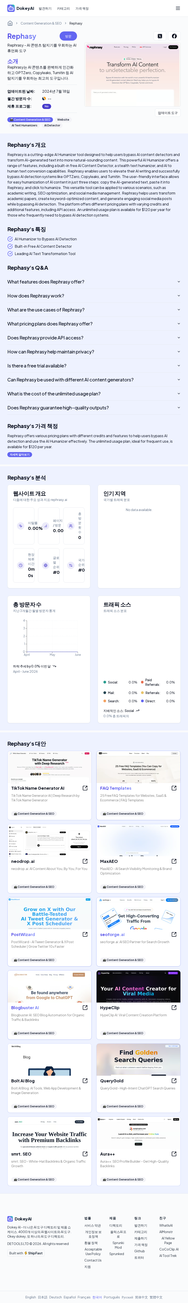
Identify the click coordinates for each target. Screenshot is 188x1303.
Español (70, 1297)
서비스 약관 (92, 1225)
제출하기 (140, 1238)
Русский (127, 1297)
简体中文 (141, 1297)
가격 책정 (82, 8)
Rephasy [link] (76, 23)
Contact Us (93, 1260)
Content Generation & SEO (41, 23)
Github (139, 1251)
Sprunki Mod (118, 1245)
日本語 (42, 1297)
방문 (68, 36)
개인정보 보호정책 (93, 1234)
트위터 (139, 1257)
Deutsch (55, 1297)
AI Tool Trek (168, 1255)
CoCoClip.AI (169, 1249)
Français (84, 1297)
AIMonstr (166, 1232)
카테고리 (63, 8)
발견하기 (45, 8)
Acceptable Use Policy (93, 1251)
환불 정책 (91, 1243)
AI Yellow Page (168, 1240)
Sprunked (116, 1254)
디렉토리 (115, 1225)
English (30, 1297)
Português (112, 1297)
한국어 (97, 1297)
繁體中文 (156, 1297)
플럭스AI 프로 (118, 1234)
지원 (87, 1266)
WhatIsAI (166, 1225)
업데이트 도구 (168, 113)
